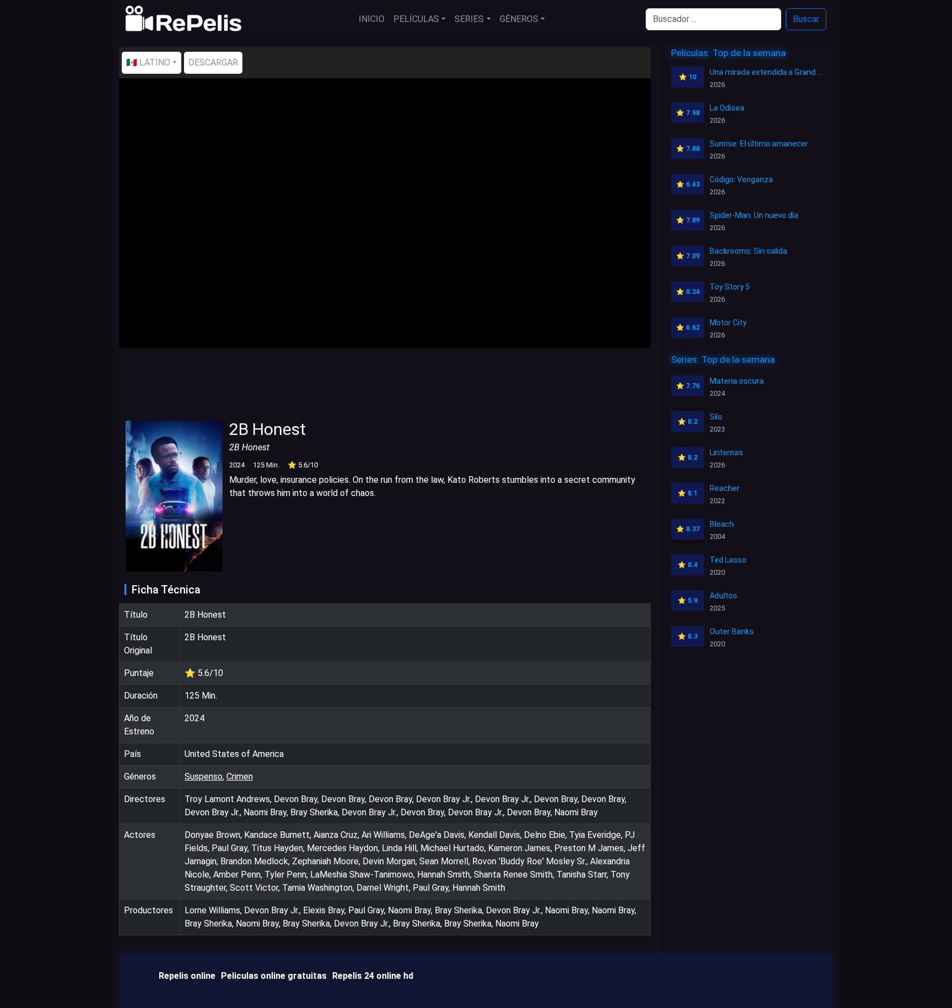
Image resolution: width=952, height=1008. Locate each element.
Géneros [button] (519, 19)
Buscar (806, 19)
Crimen (239, 776)
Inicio (372, 19)
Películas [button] (416, 19)
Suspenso (204, 776)
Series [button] (469, 19)
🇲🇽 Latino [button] (148, 62)
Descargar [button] (213, 62)
